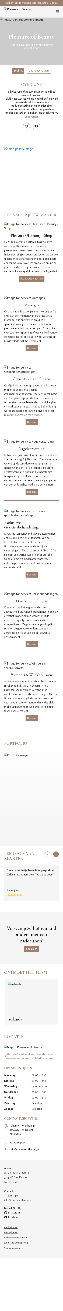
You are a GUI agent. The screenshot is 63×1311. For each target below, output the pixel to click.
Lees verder (31, 116)
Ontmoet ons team (39, 70)
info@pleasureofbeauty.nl (25, 1149)
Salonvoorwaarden (13, 1248)
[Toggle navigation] (57, 11)
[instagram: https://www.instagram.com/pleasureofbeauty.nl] (26, 126)
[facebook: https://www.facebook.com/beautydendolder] (36, 126)
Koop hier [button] (31, 949)
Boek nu (18, 70)
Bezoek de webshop (31, 278)
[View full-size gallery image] (31, 174)
